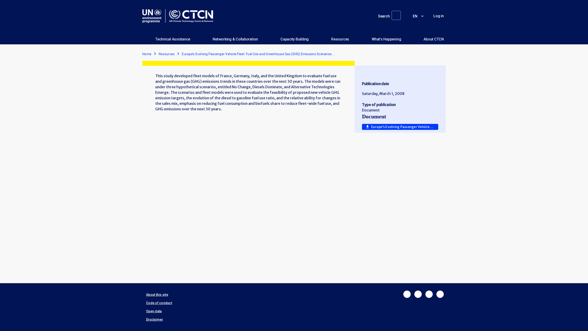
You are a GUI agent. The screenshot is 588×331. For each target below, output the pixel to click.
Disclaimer (154, 319)
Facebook (407, 294)
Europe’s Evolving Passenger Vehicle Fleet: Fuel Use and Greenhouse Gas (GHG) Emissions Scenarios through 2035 (404, 127)
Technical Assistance (172, 39)
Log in (438, 16)
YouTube (440, 294)
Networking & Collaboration (235, 39)
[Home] (179, 16)
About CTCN (434, 39)
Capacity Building (294, 39)
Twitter (418, 294)
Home (146, 54)
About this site (157, 295)
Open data (154, 311)
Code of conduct (159, 303)
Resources (340, 39)
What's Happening (386, 39)
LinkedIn (429, 294)
